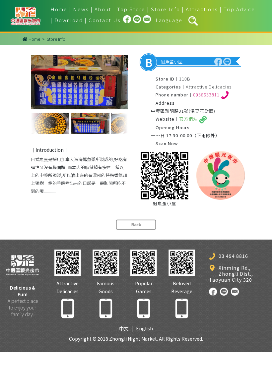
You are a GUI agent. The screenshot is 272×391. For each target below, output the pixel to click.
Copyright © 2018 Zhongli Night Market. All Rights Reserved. (136, 338)
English (144, 328)
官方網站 (189, 119)
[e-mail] (147, 20)
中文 (123, 328)
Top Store (131, 9)
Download (68, 20)
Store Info (165, 9)
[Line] (137, 20)
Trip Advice (239, 9)
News (81, 9)
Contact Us (105, 20)
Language (169, 20)
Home (58, 9)
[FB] (127, 20)
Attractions (202, 9)
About (103, 9)
